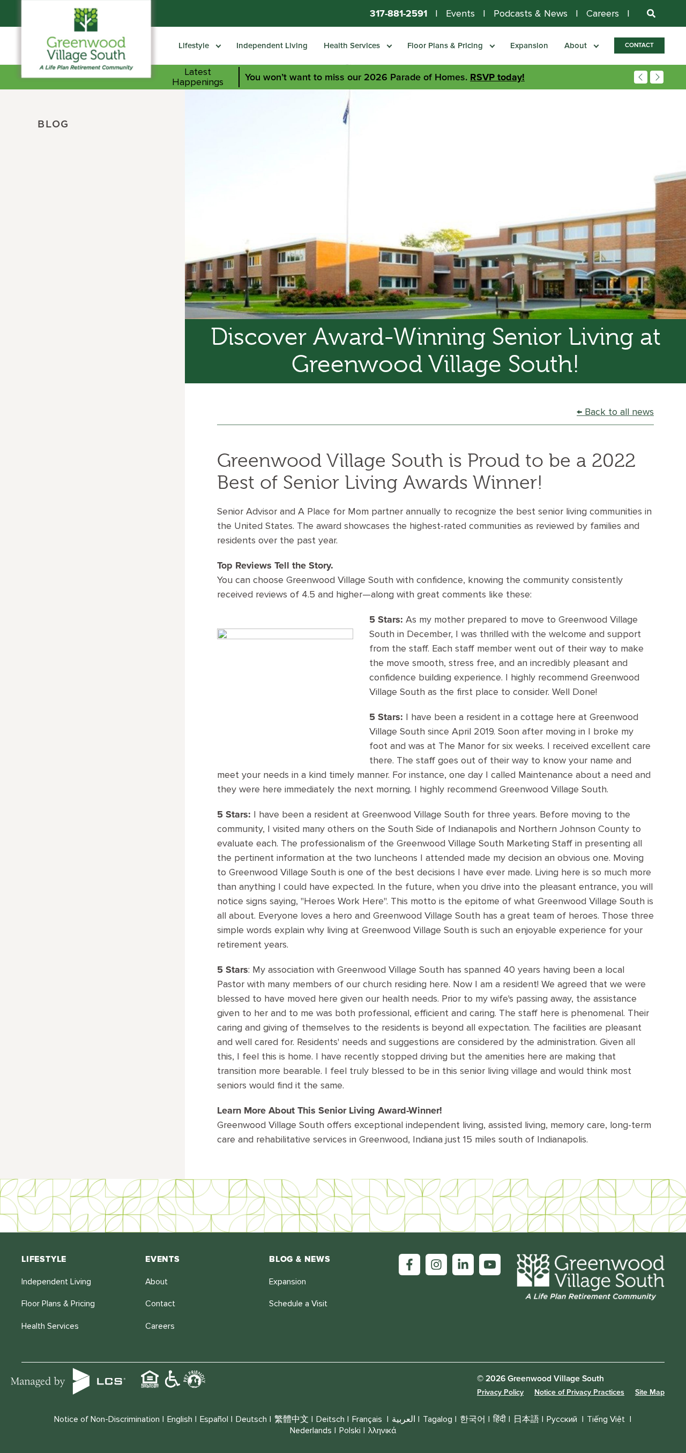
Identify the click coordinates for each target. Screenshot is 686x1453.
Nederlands (311, 1431)
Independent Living (272, 45)
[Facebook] (409, 1264)
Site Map (650, 1392)
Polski (350, 1431)
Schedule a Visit (298, 1304)
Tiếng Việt (607, 1419)
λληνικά (382, 1431)
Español (214, 1419)
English (179, 1419)
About (576, 45)
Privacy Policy (500, 1392)
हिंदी (499, 1419)
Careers (602, 13)
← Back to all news (615, 412)
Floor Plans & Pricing (446, 45)
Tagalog (437, 1419)
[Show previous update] (640, 77)
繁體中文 (291, 1419)
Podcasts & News (531, 13)
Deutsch (251, 1419)
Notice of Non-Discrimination (107, 1419)
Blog (53, 125)
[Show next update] (656, 77)
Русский (563, 1419)
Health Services (353, 45)
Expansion (529, 45)
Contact (639, 45)
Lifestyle (194, 45)
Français (368, 1419)
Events (460, 13)
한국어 (473, 1419)
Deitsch (330, 1419)
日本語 (526, 1419)
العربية (403, 1419)
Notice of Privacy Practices (579, 1392)
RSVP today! (497, 77)
